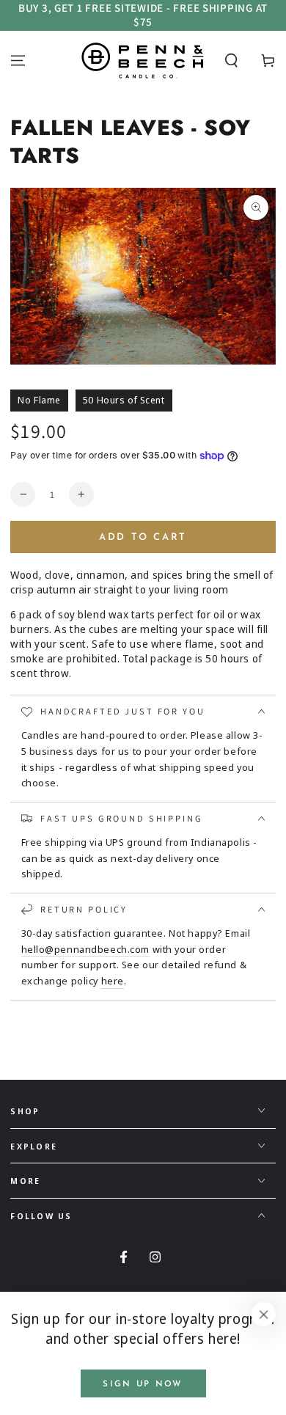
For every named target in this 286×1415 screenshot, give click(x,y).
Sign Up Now (143, 1384)
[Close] (264, 1314)
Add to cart (143, 537)
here (112, 980)
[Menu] (18, 60)
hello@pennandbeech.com (85, 949)
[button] (231, 60)
